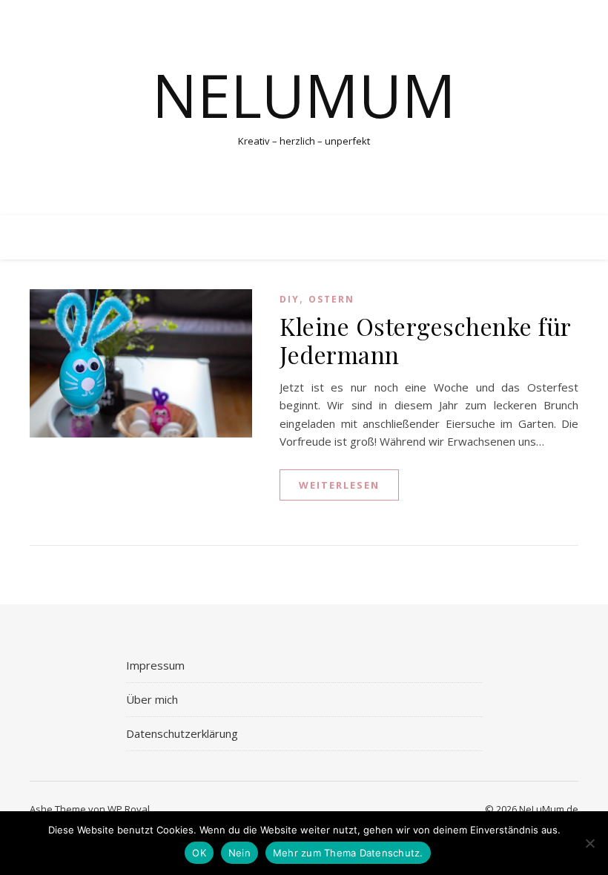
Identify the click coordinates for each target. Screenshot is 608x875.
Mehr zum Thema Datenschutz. (348, 853)
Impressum (155, 665)
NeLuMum (304, 95)
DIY (290, 299)
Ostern (331, 299)
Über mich (152, 699)
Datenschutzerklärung (182, 733)
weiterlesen (339, 485)
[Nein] (589, 843)
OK (199, 853)
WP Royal (129, 809)
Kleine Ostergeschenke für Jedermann (425, 340)
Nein (239, 853)
